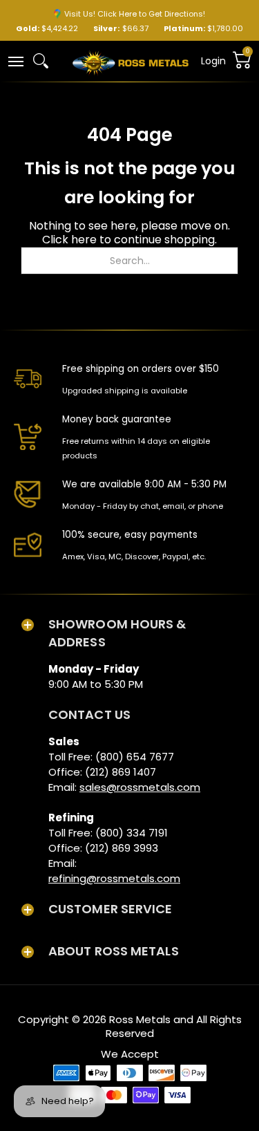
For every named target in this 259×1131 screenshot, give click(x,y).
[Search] (40, 60)
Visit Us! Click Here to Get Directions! (134, 13)
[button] (15, 60)
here (84, 239)
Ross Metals (140, 1019)
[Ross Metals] (130, 61)
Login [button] (213, 61)
